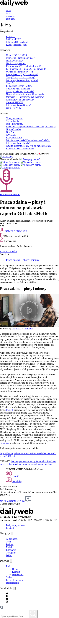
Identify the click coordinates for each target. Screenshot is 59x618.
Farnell (9, 410)
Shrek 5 (9, 83)
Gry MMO (11, 135)
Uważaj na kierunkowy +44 (19, 71)
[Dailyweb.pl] (14, 5)
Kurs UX (10, 36)
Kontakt (10, 528)
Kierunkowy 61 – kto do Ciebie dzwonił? (26, 69)
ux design (37, 464)
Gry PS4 (10, 132)
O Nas (15, 569)
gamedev (23, 461)
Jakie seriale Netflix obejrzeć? (20, 58)
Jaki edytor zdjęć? (14, 123)
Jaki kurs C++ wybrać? (17, 42)
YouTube (16, 481)
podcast (52, 461)
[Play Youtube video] (29, 310)
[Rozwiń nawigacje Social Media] (14, 588)
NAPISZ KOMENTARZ (12, 501)
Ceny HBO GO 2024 (16, 55)
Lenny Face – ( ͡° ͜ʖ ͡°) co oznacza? (22, 74)
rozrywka (10, 16)
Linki (8, 566)
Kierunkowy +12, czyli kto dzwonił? (23, 66)
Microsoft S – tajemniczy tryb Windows (25, 97)
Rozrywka (11, 550)
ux (30, 464)
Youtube (29, 328)
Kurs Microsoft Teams (16, 44)
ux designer (47, 464)
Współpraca (17, 574)
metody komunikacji (38, 461)
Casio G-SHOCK (14, 102)
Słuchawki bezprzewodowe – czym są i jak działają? (31, 126)
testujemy (10, 18)
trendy (26, 464)
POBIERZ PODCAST (16, 231)
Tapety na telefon (14, 118)
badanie (14, 461)
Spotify (16, 476)
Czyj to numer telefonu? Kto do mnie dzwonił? (28, 146)
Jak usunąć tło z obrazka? (18, 143)
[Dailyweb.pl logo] (16, 514)
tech (8, 13)
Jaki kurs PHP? (13, 39)
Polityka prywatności (16, 525)
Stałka (9, 577)
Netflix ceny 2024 (14, 60)
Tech (8, 541)
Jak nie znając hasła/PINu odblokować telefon (28, 140)
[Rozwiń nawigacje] (12, 533)
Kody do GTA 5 (14, 137)
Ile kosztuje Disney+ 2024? (19, 86)
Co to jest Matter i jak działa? (20, 91)
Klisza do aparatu (14, 580)
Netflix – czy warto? (16, 63)
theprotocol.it (12, 582)
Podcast (9, 544)
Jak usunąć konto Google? (18, 105)
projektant (17, 464)
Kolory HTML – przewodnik (20, 148)
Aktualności (12, 539)
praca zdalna (6, 464)
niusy (8, 10)
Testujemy (11, 552)
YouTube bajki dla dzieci (18, 88)
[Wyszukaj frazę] (33, 614)
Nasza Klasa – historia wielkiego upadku (25, 94)
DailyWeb (16, 328)
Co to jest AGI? (13, 108)
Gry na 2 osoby (13, 129)
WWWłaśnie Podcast (10, 194)
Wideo (9, 555)
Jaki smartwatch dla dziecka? (20, 99)
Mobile (9, 547)
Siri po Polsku (13, 121)
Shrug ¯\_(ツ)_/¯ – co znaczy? (20, 77)
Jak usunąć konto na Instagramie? (22, 80)
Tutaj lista (4, 443)
